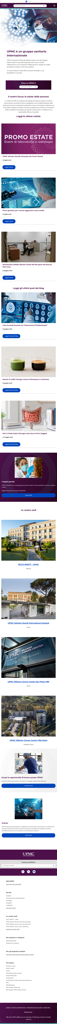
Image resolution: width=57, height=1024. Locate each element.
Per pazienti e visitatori (15, 937)
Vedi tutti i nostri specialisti (13, 884)
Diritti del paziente (11, 941)
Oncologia (9, 901)
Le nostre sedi (11, 916)
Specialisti (10, 881)
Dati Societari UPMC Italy (13, 988)
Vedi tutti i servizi (11, 908)
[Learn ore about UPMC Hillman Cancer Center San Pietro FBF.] (28, 677)
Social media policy (11, 976)
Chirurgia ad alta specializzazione (15, 898)
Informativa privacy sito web (14, 973)
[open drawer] (54, 5)
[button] (29, 1)
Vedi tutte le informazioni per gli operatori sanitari (20, 955)
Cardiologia (9, 905)
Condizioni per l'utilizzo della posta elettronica (19, 980)
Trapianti (8, 896)
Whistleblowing (10, 985)
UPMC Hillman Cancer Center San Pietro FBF (28, 682)
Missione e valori (10, 966)
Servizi (8, 892)
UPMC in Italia (10, 969)
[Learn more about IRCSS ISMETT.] (28, 560)
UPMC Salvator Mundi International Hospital (28, 623)
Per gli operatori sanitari (15, 951)
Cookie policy (9, 978)
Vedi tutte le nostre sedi (12, 929)
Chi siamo (10, 963)
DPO (7, 983)
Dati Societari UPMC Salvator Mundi (16, 990)
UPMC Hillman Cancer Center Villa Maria (28, 740)
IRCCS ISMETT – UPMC (28, 564)
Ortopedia (9, 903)
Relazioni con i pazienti (12, 943)
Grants (8, 971)
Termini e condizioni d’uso (18, 1008)
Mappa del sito (28, 1012)
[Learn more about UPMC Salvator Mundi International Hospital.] (28, 619)
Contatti (8, 1008)
